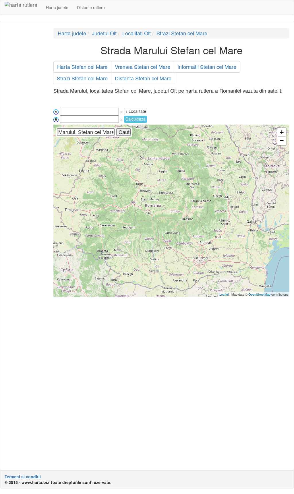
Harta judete (57, 7)
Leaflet (224, 294)
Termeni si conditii (23, 476)
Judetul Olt (104, 33)
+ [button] (282, 132)
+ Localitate (135, 111)
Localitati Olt (136, 33)
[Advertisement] (25, 114)
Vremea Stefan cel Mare (142, 66)
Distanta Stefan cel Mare (143, 78)
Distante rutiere (91, 7)
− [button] (282, 140)
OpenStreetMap (259, 294)
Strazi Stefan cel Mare (181, 33)
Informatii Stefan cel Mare (206, 66)
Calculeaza (135, 119)
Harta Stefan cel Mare (82, 66)
